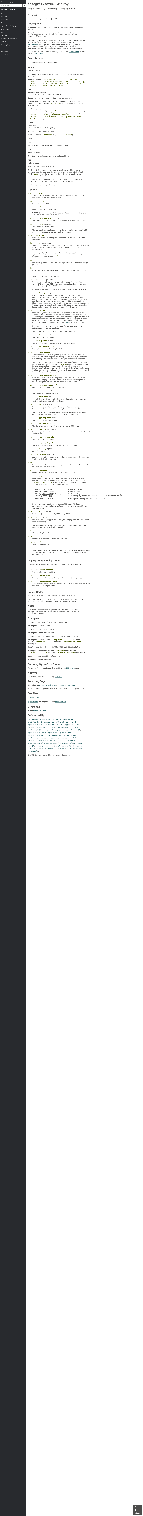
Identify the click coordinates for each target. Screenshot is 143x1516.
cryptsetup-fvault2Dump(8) (54, 725)
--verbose (32, 536)
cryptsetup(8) (33, 44)
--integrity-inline (36, 310)
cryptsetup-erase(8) (35, 725)
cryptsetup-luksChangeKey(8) (59, 727)
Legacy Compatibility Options (10, 26)
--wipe (35, 174)
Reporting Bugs (5, 45)
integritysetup (8, 9)
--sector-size (75, 84)
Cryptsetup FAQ (33, 697)
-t (41, 517)
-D (53, 347)
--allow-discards (35, 119)
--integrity (79, 82)
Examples (4, 35)
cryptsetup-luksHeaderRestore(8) (65, 733)
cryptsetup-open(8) (35, 740)
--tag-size (68, 82)
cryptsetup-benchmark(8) (48, 719)
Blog (137, 1510)
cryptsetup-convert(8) (68, 722)
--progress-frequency (37, 85)
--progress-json (55, 85)
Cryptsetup (4, 51)
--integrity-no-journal (38, 115)
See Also (3, 48)
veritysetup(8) (60, 702)
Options (3, 23)
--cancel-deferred (64, 135)
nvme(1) (67, 322)
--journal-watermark (37, 111)
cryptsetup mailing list (47, 685)
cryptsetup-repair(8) (35, 743)
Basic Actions (5, 19)
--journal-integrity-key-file (41, 437)
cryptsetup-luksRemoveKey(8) (59, 735)
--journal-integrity (37, 429)
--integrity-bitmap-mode (39, 293)
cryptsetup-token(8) (63, 746)
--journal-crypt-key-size (39, 423)
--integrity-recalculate (61, 115)
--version (32, 542)
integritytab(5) (74, 52)
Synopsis (3, 13)
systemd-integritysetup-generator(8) (41, 748)
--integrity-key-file (58, 84)
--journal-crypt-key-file (39, 418)
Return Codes (5, 29)
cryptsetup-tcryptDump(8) (45, 746)
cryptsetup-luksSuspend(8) (49, 738)
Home (137, 1507)
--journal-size (34, 82)
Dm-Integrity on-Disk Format (10, 38)
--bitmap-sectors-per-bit (39, 218)
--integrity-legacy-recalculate (42, 581)
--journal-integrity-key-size (41, 443)
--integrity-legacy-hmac (39, 575)
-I (42, 280)
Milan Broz (58, 677)
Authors (3, 41)
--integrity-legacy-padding (40, 570)
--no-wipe (72, 80)
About (137, 1513)
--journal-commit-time (57, 111)
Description (4, 16)
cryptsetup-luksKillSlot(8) (37, 735)
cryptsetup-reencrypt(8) (52, 740)
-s (44, 511)
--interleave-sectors (52, 82)
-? (38, 274)
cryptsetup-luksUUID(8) (69, 738)
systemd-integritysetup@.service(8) (69, 748)
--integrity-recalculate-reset (42, 117)
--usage (31, 530)
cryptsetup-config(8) (51, 722)
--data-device (48, 80)
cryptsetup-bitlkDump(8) (68, 719)
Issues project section (68, 685)
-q (43, 201)
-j (45, 449)
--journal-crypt (35, 404)
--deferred (47, 135)
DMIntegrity (70, 668)
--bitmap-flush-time (37, 207)
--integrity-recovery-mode (69, 117)
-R (56, 385)
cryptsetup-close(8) (35, 722)
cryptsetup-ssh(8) (66, 743)
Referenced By (5, 54)
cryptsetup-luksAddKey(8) (37, 727)
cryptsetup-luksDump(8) (51, 730)
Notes (2, 32)
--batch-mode (61, 80)
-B (54, 293)
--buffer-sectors (76, 111)
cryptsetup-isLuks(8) (72, 725)
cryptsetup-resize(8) (51, 743)
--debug (31, 260)
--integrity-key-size (37, 84)
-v (40, 536)
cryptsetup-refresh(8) (70, 740)
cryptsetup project (40, 710)
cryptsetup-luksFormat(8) (70, 730)
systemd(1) (39, 53)
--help (31, 274)
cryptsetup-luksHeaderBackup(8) (40, 733)
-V (40, 542)
